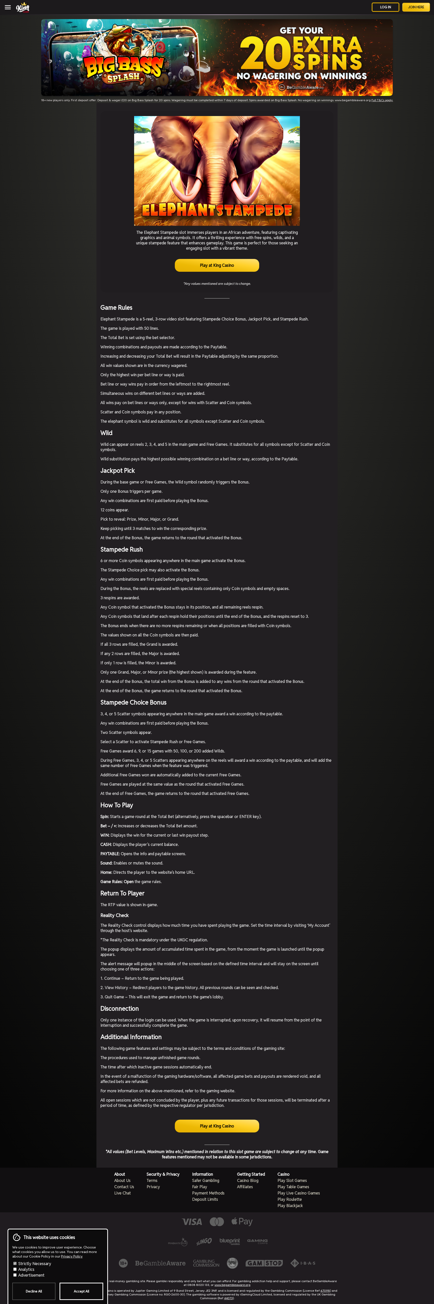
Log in (385, 7)
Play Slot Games (292, 1180)
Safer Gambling (205, 1180)
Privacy (153, 1186)
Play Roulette (290, 1199)
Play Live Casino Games (299, 1193)
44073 (228, 1298)
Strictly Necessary (34, 1263)
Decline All (34, 1291)
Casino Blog (247, 1180)
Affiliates (245, 1186)
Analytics (25, 1269)
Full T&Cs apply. (382, 100)
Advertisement (30, 1275)
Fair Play (199, 1186)
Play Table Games (293, 1186)
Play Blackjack (290, 1205)
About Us (122, 1180)
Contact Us (124, 1186)
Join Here (416, 7)
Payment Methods (208, 1193)
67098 (325, 1290)
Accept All (81, 1291)
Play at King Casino (217, 265)
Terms (152, 1180)
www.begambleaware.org (232, 1285)
